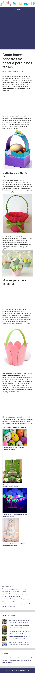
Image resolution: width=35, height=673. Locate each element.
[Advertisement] (17, 30)
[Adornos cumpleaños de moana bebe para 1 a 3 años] (4, 627)
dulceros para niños (15, 390)
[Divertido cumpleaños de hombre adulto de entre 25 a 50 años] (4, 622)
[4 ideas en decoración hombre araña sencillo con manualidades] (4, 644)
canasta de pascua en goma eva (15, 589)
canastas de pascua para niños (12, 594)
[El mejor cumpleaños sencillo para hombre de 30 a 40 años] (4, 633)
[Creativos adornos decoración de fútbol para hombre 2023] (4, 638)
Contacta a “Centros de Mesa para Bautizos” (17, 658)
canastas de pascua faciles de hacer (14, 591)
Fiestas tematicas (10, 586)
